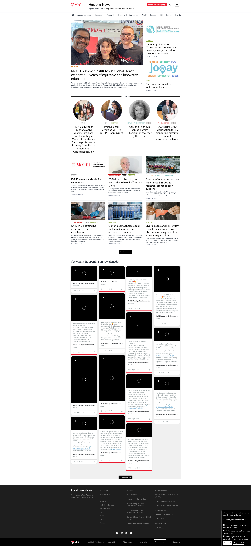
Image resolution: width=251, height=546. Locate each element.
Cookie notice (143, 542)
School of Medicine (134, 494)
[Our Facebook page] (117, 533)
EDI (161, 15)
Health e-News (99, 4)
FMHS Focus (159, 519)
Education (99, 15)
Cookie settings (160, 542)
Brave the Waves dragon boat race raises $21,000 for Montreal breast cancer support (163, 184)
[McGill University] (79, 4)
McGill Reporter (160, 523)
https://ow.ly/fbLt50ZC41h (164, 407)
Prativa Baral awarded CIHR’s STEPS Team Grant (111, 129)
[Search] (170, 5)
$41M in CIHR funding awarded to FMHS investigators (83, 229)
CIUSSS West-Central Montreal (166, 506)
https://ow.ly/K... (117, 449)
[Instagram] (122, 533)
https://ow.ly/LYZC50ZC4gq (165, 356)
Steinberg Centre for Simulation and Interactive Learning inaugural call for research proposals (161, 49)
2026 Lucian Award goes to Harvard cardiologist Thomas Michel (125, 182)
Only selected (239, 543)
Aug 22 (75, 456)
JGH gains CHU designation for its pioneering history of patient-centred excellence (167, 133)
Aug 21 (130, 463)
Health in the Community (128, 15)
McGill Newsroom (161, 528)
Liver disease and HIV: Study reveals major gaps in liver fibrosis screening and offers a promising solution (162, 230)
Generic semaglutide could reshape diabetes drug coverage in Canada (124, 229)
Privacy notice (127, 542)
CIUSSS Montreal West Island (166, 501)
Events (178, 15)
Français (102, 523)
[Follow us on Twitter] (126, 533)
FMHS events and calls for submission (86, 181)
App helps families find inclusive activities (158, 85)
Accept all (227, 543)
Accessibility (112, 542)
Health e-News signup (156, 4)
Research (111, 15)
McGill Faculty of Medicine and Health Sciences (84, 283)
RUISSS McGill (160, 510)
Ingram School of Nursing (136, 499)
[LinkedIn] (131, 533)
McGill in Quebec (149, 15)
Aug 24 (102, 455)
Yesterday (76, 285)
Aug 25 (158, 416)
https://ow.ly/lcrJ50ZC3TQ (137, 408)
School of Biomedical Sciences (138, 524)
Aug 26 (130, 414)
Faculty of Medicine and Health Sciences (119, 9)
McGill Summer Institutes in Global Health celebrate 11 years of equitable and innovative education (105, 75)
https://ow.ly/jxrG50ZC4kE (81, 449)
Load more (124, 252)
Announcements (84, 15)
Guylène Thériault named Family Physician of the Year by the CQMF (139, 131)
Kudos (168, 15)
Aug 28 (158, 318)
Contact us (176, 542)
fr (177, 4)
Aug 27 (102, 406)
